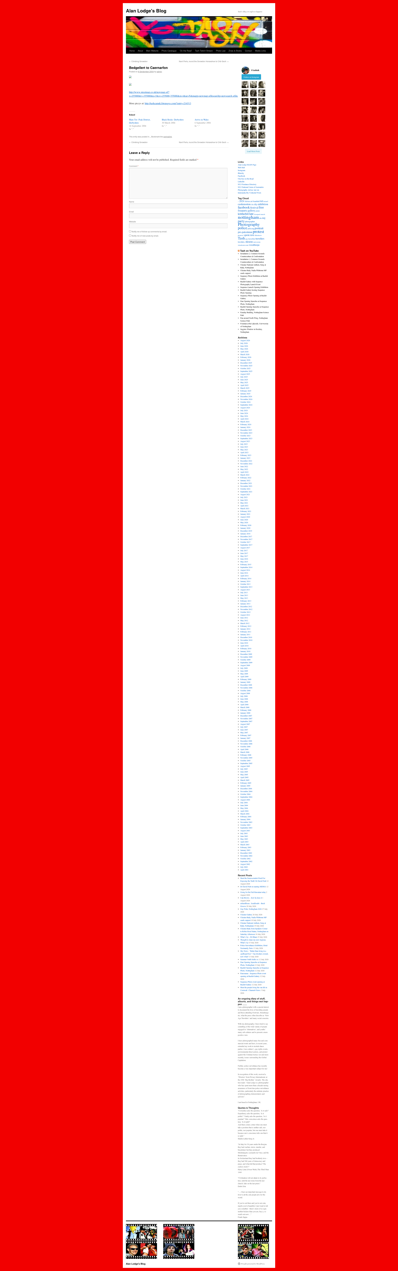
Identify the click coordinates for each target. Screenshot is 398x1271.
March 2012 (244, 623)
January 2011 (245, 634)
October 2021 (245, 489)
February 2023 (245, 455)
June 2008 (244, 699)
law (251, 213)
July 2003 (244, 833)
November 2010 (246, 640)
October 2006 (245, 746)
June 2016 (244, 559)
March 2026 (244, 354)
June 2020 (244, 519)
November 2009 (246, 657)
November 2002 (246, 855)
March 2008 (244, 707)
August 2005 (245, 766)
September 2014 (246, 567)
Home (132, 50)
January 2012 (245, 629)
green (258, 211)
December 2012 (246, 606)
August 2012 (245, 615)
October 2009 (245, 659)
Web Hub (241, 167)
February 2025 (245, 390)
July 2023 (244, 444)
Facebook (241, 176)
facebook (244, 207)
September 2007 (246, 721)
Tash (241, 238)
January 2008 (245, 713)
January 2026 (245, 360)
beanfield (256, 201)
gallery (251, 210)
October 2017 (245, 542)
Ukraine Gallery (246, 914)
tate (246, 239)
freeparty (242, 210)
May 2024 (244, 416)
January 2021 (245, 514)
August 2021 (245, 494)
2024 (241, 201)
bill (261, 201)
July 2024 (244, 410)
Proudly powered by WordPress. (253, 1263)
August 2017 (245, 547)
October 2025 (245, 368)
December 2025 (246, 362)
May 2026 (244, 348)
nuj (263, 217)
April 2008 (244, 704)
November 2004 (246, 791)
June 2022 (244, 466)
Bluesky (241, 173)
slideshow (258, 235)
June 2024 (244, 413)
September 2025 (246, 371)
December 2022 (246, 461)
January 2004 (245, 819)
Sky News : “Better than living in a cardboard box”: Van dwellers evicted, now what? (254, 954)
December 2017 (246, 536)
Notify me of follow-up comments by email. (149, 231)
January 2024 (245, 427)
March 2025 (244, 388)
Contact (248, 50)
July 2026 (244, 343)
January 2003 (245, 850)
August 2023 (245, 441)
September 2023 (246, 438)
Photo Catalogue (169, 50)
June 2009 (244, 671)
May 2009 (244, 673)
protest (258, 231)
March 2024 (244, 421)
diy (255, 204)
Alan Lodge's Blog (146, 10)
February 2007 (245, 735)
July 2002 (244, 867)
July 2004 (244, 802)
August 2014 (245, 570)
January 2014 (245, 581)
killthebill (243, 214)
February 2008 (245, 710)
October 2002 (245, 858)
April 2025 (244, 385)
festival (254, 207)
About (140, 50)
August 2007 (245, 724)
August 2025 (245, 374)
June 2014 (244, 573)
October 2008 (245, 690)
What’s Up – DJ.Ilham (248, 937)
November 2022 (246, 463)
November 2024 (246, 399)
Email (131, 211)
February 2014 (245, 578)
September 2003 (246, 827)
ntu (260, 218)
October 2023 (245, 435)
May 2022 (244, 469)
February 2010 (245, 648)
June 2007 (244, 729)
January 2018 (245, 533)
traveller (251, 238)
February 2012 (245, 626)
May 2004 (244, 808)
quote (247, 235)
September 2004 (246, 797)
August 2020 (245, 517)
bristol (266, 201)
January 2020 (245, 528)
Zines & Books (235, 50)
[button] (245, 84)
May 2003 (244, 839)
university (257, 242)
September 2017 (246, 545)
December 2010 (246, 637)
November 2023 (246, 432)
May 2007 (244, 732)
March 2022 (244, 475)
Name (131, 201)
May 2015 (244, 561)
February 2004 (245, 816)
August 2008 (245, 693)
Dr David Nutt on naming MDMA (253, 886)
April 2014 (244, 575)
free (261, 207)
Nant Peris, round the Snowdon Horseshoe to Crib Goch (204, 61)
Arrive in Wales (201, 119)
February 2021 (245, 511)
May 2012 (244, 620)
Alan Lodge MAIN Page (247, 164)
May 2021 (244, 503)
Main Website (152, 50)
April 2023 (244, 452)
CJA (252, 204)
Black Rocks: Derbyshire (173, 119)
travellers (260, 238)
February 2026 (245, 357)
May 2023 (244, 449)
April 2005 (244, 777)
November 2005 (246, 757)
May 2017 (244, 556)
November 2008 (246, 687)
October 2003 (245, 825)
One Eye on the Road (246, 178)
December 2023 (246, 430)
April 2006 (244, 749)
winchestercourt (243, 245)
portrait (259, 228)
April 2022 (244, 472)
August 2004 (245, 799)
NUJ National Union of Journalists (251, 187)
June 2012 (244, 617)
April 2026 (244, 351)
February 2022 (245, 477)
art (251, 201)
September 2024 (246, 404)
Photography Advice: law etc (248, 190)
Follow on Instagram (251, 77)
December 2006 (246, 741)
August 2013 (245, 589)
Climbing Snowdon (138, 61)
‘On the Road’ (186, 50)
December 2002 (246, 853)
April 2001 (244, 869)
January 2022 (245, 480)
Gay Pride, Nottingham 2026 (251, 909)
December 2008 (246, 685)
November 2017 (246, 539)
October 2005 (245, 760)
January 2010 (245, 651)
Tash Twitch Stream (204, 50)
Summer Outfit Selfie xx (249, 959)
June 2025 (244, 379)
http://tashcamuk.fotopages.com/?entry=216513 (168, 103)
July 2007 (244, 727)
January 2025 (245, 393)
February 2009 (245, 679)
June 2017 (244, 553)
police (242, 227)
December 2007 (246, 715)
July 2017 (244, 550)
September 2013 (246, 587)
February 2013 (245, 601)
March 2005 (244, 780)
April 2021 (244, 505)
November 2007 (246, 718)
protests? (241, 235)
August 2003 (245, 830)
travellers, (241, 242)
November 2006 (246, 743)
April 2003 (244, 841)
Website (132, 221)
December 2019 (246, 531)
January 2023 (245, 458)
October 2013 (245, 584)
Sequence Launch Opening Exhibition (254, 287)
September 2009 (246, 662)
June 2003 (244, 836)
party (241, 221)
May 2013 (244, 598)
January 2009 (245, 682)
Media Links (260, 50)
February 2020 (245, 525)
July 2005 (244, 769)
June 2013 (244, 595)
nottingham (248, 217)
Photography (249, 224)
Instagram (241, 170)
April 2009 (244, 676)
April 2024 (244, 418)
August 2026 (245, 340)
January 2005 (245, 785)
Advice (247, 201)
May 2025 (244, 382)
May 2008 (244, 701)
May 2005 (244, 774)
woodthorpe (254, 244)
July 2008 (244, 696)
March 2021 (244, 508)
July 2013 (244, 592)
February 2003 (245, 847)
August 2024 (245, 407)
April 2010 (244, 645)
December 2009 (246, 654)
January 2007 (245, 738)
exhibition (263, 204)
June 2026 (244, 346)
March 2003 (244, 844)
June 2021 (244, 500)
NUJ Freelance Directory (247, 184)
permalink (167, 136)
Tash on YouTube (249, 250)
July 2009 (244, 668)
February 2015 (245, 564)
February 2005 (245, 783)
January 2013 (245, 603)
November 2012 (246, 609)
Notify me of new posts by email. (145, 235)
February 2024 (245, 424)
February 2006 (245, 755)
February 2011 (245, 631)
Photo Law (220, 50)
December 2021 (246, 483)
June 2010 (244, 643)
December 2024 (246, 396)
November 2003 (246, 822)
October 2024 (245, 402)
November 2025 (246, 365)
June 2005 (244, 771)
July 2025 (244, 376)
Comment (134, 166)
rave (252, 235)
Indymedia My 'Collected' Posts (249, 192)
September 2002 (246, 861)
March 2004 (244, 813)
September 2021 (246, 491)
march (263, 214)
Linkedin (241, 181)
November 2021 (246, 486)
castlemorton (244, 204)
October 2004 (245, 794)
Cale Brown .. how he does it (251, 897)
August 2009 (245, 665)
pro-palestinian (245, 232)
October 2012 (245, 612)
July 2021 (244, 497)
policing (251, 228)
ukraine (249, 241)
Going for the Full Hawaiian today (253, 892)
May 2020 (244, 522)
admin (159, 71)
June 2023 (244, 447)
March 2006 (244, 752)
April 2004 (244, 811)
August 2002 (245, 864)
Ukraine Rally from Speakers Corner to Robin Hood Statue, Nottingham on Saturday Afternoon (254, 931)
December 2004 (246, 788)
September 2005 (246, 763)
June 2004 (244, 805)
